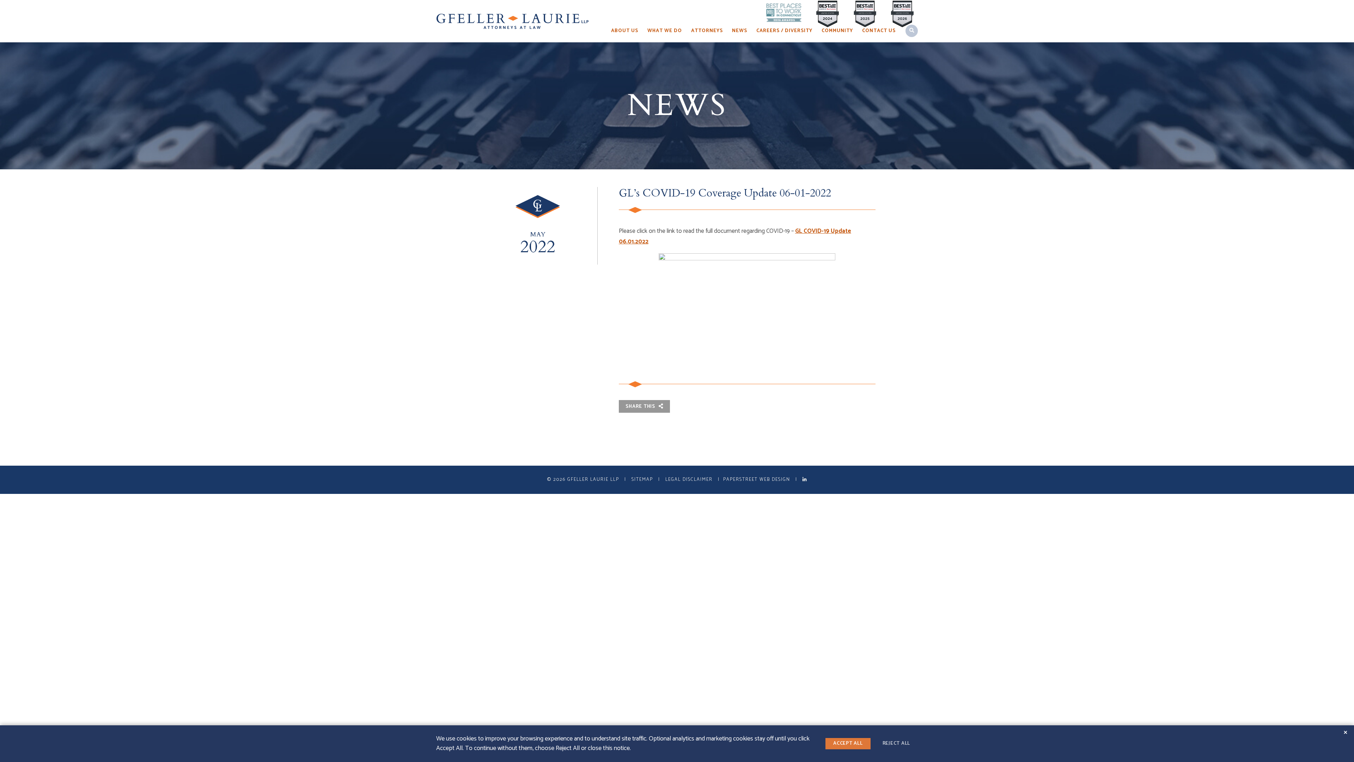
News (739, 31)
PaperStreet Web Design (756, 479)
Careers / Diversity (784, 31)
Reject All (896, 743)
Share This (641, 407)
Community (837, 31)
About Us (624, 31)
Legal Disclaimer (689, 479)
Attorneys (707, 31)
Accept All (848, 743)
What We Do (664, 31)
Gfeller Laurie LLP (593, 479)
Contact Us (879, 31)
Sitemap (642, 479)
